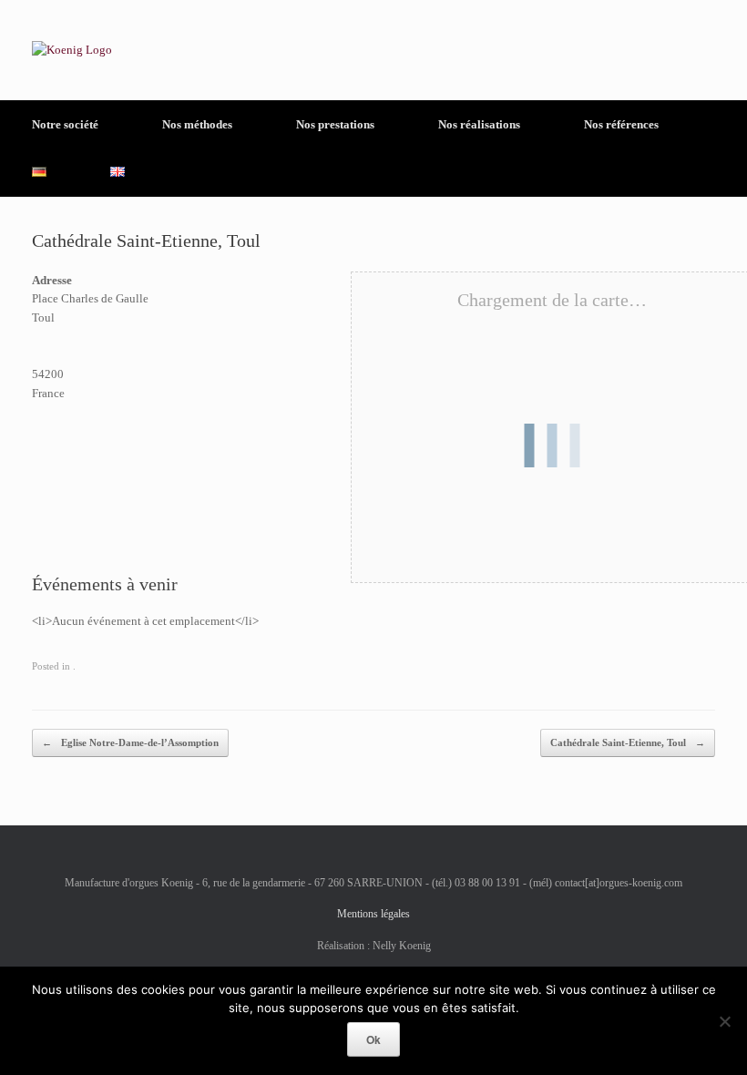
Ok (373, 1039)
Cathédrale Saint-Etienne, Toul (627, 742)
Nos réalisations (479, 124)
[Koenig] (72, 50)
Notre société (65, 124)
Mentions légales (373, 913)
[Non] (724, 1021)
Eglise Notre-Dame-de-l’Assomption (130, 742)
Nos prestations (335, 124)
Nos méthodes (197, 124)
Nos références (621, 124)
